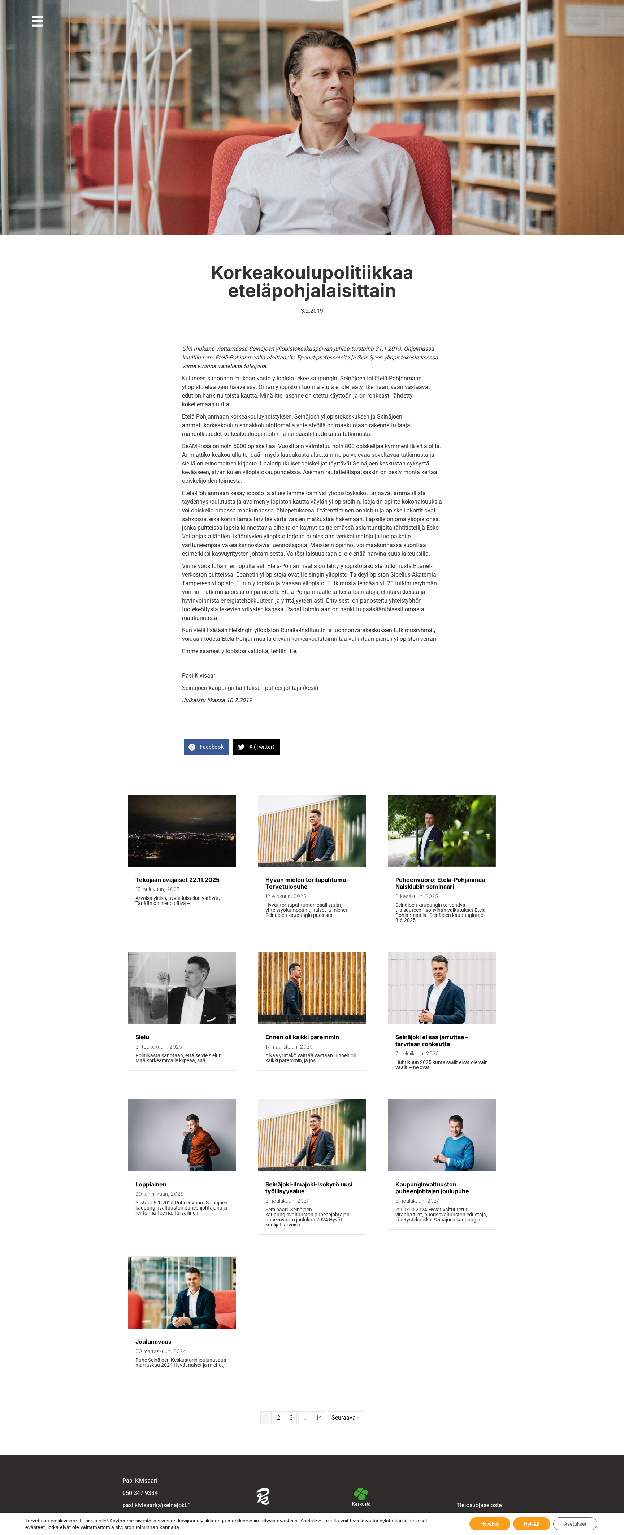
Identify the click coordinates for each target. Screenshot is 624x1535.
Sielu (142, 1037)
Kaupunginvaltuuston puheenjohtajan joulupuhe (432, 1188)
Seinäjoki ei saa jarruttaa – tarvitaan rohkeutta (431, 1040)
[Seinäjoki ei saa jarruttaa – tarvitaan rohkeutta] (442, 1022)
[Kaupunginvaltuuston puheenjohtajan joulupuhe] (442, 1169)
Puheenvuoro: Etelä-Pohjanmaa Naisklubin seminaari (440, 883)
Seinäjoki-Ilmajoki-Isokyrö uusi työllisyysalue (308, 1188)
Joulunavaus (153, 1341)
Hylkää (532, 1524)
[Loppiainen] (182, 1169)
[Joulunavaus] (182, 1326)
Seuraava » (346, 1417)
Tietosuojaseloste (479, 1505)
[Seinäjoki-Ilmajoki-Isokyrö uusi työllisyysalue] (312, 1169)
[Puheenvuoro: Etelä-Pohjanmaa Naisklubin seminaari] (442, 864)
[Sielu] (182, 1022)
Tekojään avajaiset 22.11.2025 (177, 879)
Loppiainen (150, 1184)
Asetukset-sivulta (319, 1520)
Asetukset (575, 1524)
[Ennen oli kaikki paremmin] (312, 1022)
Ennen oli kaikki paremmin (302, 1037)
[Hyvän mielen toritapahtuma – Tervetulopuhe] (312, 864)
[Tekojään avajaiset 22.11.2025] (182, 864)
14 (319, 1417)
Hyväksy (489, 1524)
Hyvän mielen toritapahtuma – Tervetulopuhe (307, 883)
